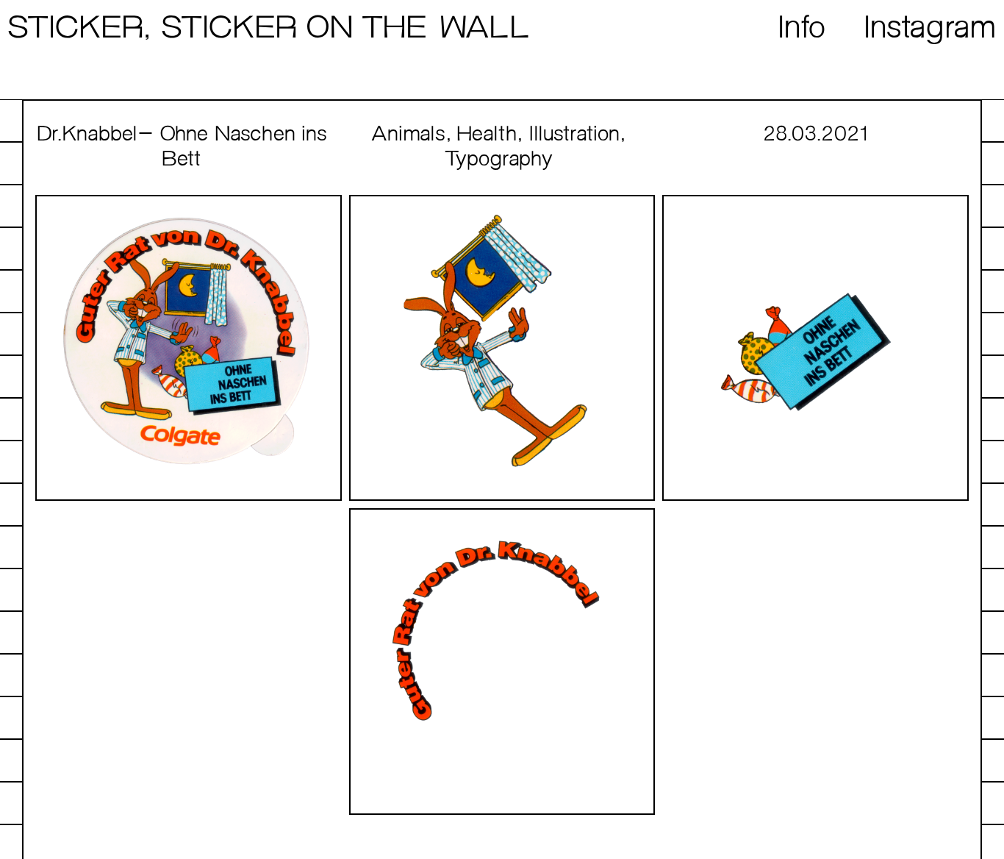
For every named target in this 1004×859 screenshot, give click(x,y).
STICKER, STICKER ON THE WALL (268, 29)
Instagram (931, 29)
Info (802, 29)
